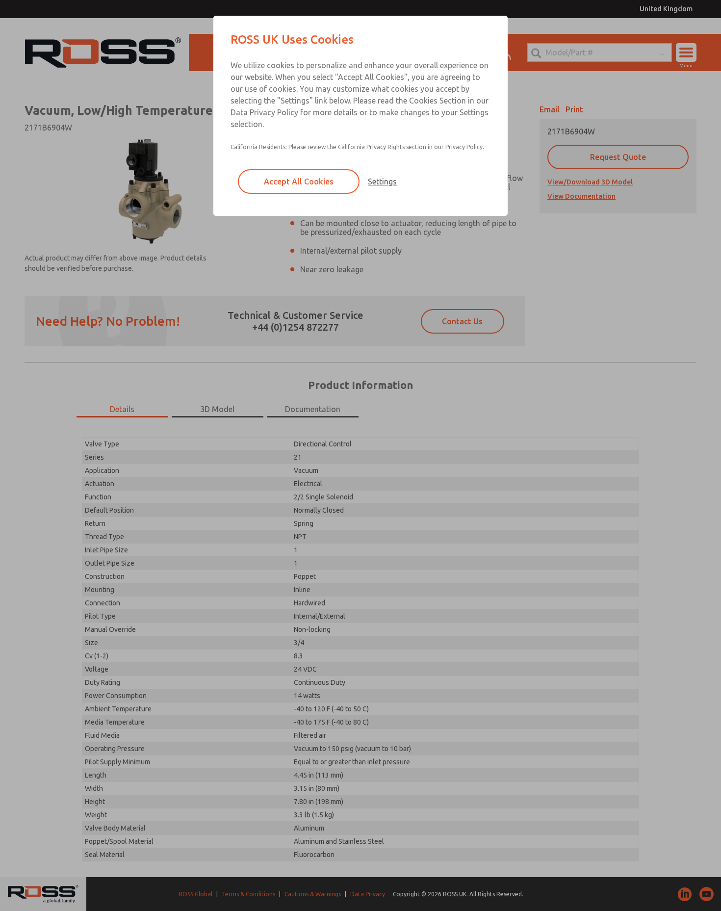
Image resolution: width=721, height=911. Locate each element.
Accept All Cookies (299, 181)
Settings (382, 181)
